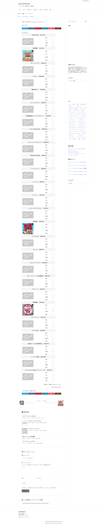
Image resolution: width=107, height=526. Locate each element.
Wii (80, 108)
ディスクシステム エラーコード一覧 (74, 162)
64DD (74, 104)
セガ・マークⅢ (71, 121)
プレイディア (83, 133)
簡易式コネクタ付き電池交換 (73, 151)
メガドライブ (80, 135)
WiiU (84, 108)
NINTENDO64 (83, 104)
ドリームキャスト (72, 123)
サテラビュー (71, 117)
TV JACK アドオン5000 (73, 108)
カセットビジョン (81, 111)
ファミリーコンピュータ (73, 129)
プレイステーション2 (72, 131)
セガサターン (82, 119)
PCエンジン (79, 106)
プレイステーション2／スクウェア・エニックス (76, 153)
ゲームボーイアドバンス (73, 115)
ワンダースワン (71, 137)
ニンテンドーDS (72, 125)
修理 (74, 139)
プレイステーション (54, 384)
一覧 (59, 384)
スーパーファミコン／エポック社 (29, 416)
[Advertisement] (76, 44)
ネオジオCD (81, 125)
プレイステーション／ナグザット (29, 441)
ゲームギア (78, 113)
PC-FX (70, 106)
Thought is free (59, 523)
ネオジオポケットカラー (81, 127)
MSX (78, 104)
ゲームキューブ (71, 113)
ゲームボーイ (83, 113)
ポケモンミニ (71, 135)
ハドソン (31, 13)
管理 (84, 139)
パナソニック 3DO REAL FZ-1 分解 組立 (75, 168)
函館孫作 (59, 387)
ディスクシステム (81, 121)
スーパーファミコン (72, 119)
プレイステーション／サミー (34, 428)
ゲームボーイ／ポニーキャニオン (34, 420)
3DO (70, 104)
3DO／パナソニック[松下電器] (28, 436)
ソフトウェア (26, 13)
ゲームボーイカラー (82, 115)
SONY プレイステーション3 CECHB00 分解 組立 (77, 148)
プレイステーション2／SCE (73, 155)
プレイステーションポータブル (74, 133)
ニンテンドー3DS (81, 123)
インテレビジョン (72, 111)
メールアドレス (39, 478)
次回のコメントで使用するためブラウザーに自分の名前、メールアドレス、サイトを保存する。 (39, 487)
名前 (23, 478)
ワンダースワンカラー (81, 137)
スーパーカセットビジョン (80, 117)
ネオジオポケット (72, 127)
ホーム (20, 13)
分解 (79, 139)
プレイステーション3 (82, 131)
